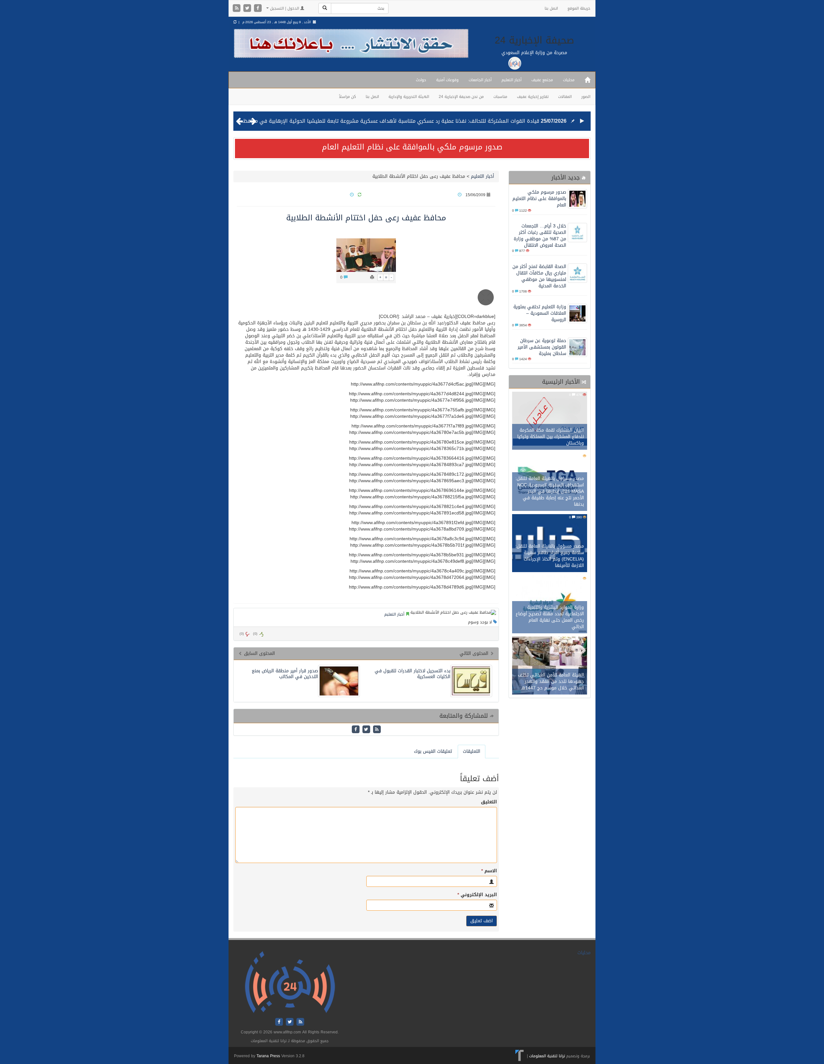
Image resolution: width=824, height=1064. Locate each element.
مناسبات (500, 96)
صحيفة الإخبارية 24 (534, 40)
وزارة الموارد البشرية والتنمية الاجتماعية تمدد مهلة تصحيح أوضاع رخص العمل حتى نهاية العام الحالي (550, 617)
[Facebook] (257, 8)
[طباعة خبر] (372, 277)
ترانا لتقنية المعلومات (547, 1055)
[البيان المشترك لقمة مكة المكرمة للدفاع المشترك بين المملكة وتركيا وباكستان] (549, 421)
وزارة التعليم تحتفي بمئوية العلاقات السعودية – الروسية (539, 313)
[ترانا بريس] (520, 1055)
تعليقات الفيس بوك (433, 751)
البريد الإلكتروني (477, 895)
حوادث (421, 79)
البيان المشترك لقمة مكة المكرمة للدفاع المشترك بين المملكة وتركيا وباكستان (550, 436)
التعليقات (471, 751)
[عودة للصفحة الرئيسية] (289, 982)
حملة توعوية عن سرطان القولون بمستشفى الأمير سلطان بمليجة (542, 347)
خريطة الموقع (578, 8)
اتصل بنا (551, 8)
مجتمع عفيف (542, 79)
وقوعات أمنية (447, 79)
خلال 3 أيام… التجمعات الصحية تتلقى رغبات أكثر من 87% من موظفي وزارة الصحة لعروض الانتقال (540, 236)
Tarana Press (268, 1055)
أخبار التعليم (511, 79)
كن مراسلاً (347, 96)
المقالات (565, 96)
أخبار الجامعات (480, 79)
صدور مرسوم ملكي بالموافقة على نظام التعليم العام (412, 146)
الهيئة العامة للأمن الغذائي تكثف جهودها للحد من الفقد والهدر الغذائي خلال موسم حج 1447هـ (551, 681)
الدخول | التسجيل (284, 8)
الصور (585, 96)
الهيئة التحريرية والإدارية (409, 96)
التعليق (489, 802)
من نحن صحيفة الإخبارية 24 (461, 96)
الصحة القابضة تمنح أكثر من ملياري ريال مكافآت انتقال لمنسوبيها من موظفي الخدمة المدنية (539, 276)
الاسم (489, 871)
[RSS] (237, 8)
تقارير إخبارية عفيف (532, 96)
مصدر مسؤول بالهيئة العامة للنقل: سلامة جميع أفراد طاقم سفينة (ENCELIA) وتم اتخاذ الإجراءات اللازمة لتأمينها (549, 556)
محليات (569, 79)
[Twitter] (248, 8)
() (241, 633)
